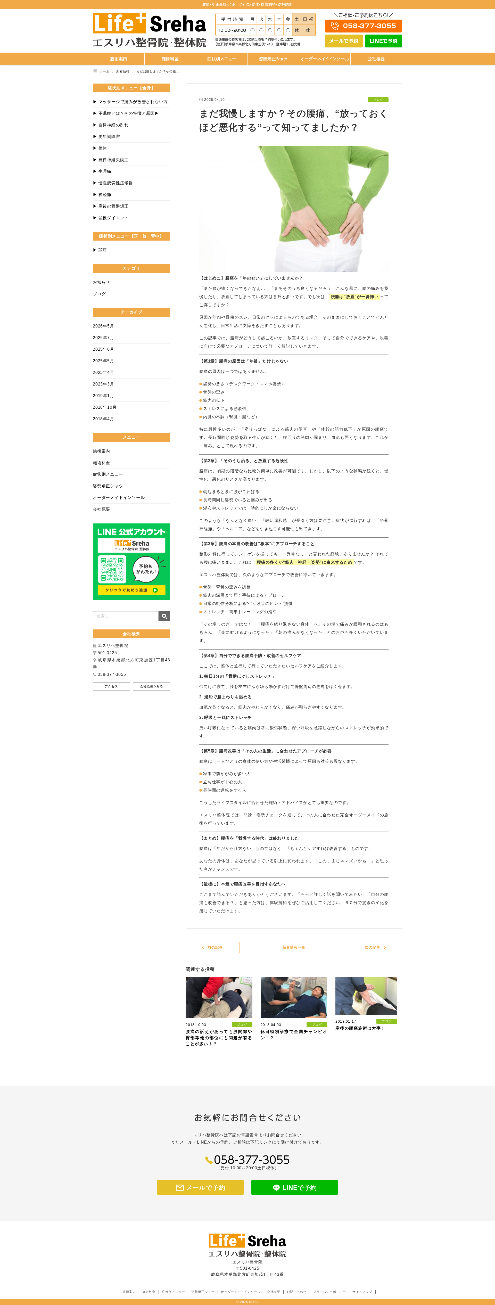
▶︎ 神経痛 (102, 194)
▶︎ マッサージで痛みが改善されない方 (130, 102)
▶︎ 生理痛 (102, 171)
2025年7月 (103, 337)
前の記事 (215, 947)
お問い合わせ (297, 1292)
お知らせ (101, 282)
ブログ (99, 294)
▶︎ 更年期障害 (106, 136)
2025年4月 (103, 372)
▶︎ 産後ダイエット (111, 218)
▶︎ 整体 (100, 148)
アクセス (111, 686)
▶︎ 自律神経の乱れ (111, 125)
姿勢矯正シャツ (273, 58)
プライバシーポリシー (329, 1292)
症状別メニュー (221, 58)
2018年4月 (103, 419)
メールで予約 (343, 41)
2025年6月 (103, 349)
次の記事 (372, 947)
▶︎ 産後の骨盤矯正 (111, 206)
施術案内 (118, 58)
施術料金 (170, 58)
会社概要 (376, 58)
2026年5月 (103, 326)
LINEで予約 (384, 41)
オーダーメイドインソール (324, 58)
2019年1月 (103, 395)
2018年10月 (105, 407)
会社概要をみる (151, 686)
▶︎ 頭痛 (100, 250)
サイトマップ (362, 1292)
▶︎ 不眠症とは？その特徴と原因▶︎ (126, 113)
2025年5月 (103, 361)
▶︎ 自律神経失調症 (111, 160)
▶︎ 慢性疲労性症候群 (113, 183)
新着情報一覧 (294, 947)
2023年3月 (103, 384)
